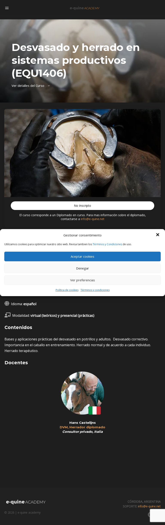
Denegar (82, 268)
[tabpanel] (82, 355)
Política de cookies (67, 290)
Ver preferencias (82, 280)
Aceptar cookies (82, 256)
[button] (158, 235)
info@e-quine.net (92, 219)
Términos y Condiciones (107, 244)
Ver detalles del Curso (28, 85)
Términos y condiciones (95, 290)
